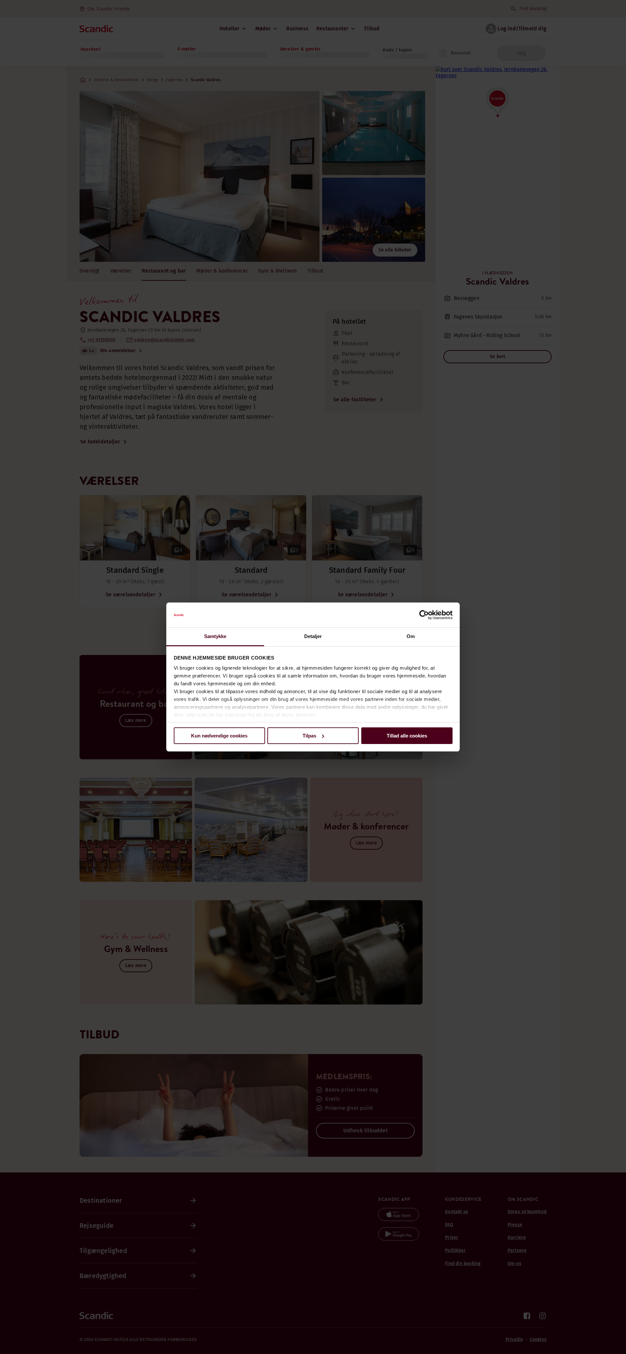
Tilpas (309, 735)
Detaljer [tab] (313, 636)
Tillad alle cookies (407, 735)
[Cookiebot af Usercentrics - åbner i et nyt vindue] (424, 615)
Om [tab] (411, 636)
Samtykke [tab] (215, 636)
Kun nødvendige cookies (219, 735)
